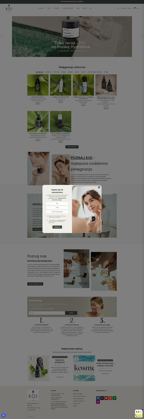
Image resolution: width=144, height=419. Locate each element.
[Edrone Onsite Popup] (72, 209)
